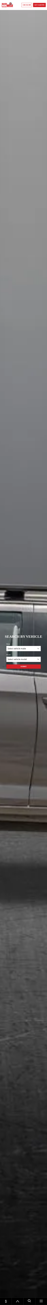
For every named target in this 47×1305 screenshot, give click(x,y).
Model (8, 655)
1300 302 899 (27, 5)
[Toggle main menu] (41, 1301)
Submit (24, 666)
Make (8, 644)
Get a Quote (39, 5)
